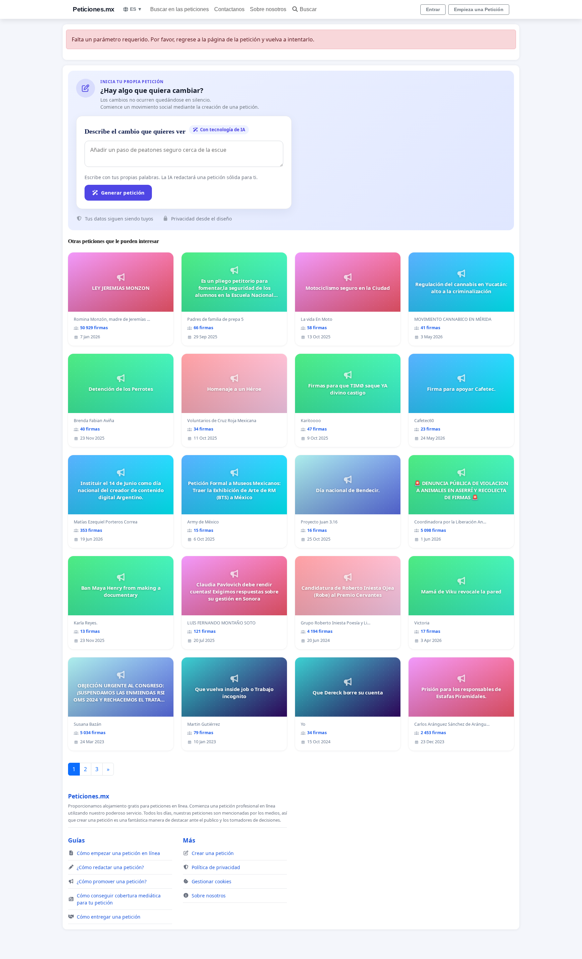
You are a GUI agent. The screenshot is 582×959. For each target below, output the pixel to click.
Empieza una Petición (479, 9)
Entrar (433, 9)
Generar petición (122, 192)
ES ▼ (136, 9)
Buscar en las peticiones (179, 9)
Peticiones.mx (94, 9)
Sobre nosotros (268, 9)
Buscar (308, 9)
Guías (76, 840)
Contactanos (229, 9)
